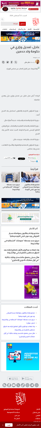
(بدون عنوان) (30, 323)
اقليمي (38, 415)
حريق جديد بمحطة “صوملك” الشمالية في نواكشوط (11, 187)
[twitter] (18, 385)
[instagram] (27, 385)
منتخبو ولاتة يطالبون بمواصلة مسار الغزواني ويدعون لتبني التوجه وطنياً (30, 188)
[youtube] (14, 385)
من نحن (17, 415)
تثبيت (8, 425)
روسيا (16, 23)
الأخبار (29, 29)
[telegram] (32, 385)
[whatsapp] (37, 385)
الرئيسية (36, 29)
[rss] (4, 385)
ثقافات (4, 29)
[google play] (27, 380)
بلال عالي (27, 62)
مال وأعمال (22, 29)
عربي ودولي (36, 412)
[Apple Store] (14, 380)
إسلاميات (12, 29)
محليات (37, 418)
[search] (2, 19)
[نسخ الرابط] (3, 62)
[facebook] (9, 385)
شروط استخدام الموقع (12, 409)
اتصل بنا (17, 418)
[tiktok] (23, 385)
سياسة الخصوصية (13, 412)
